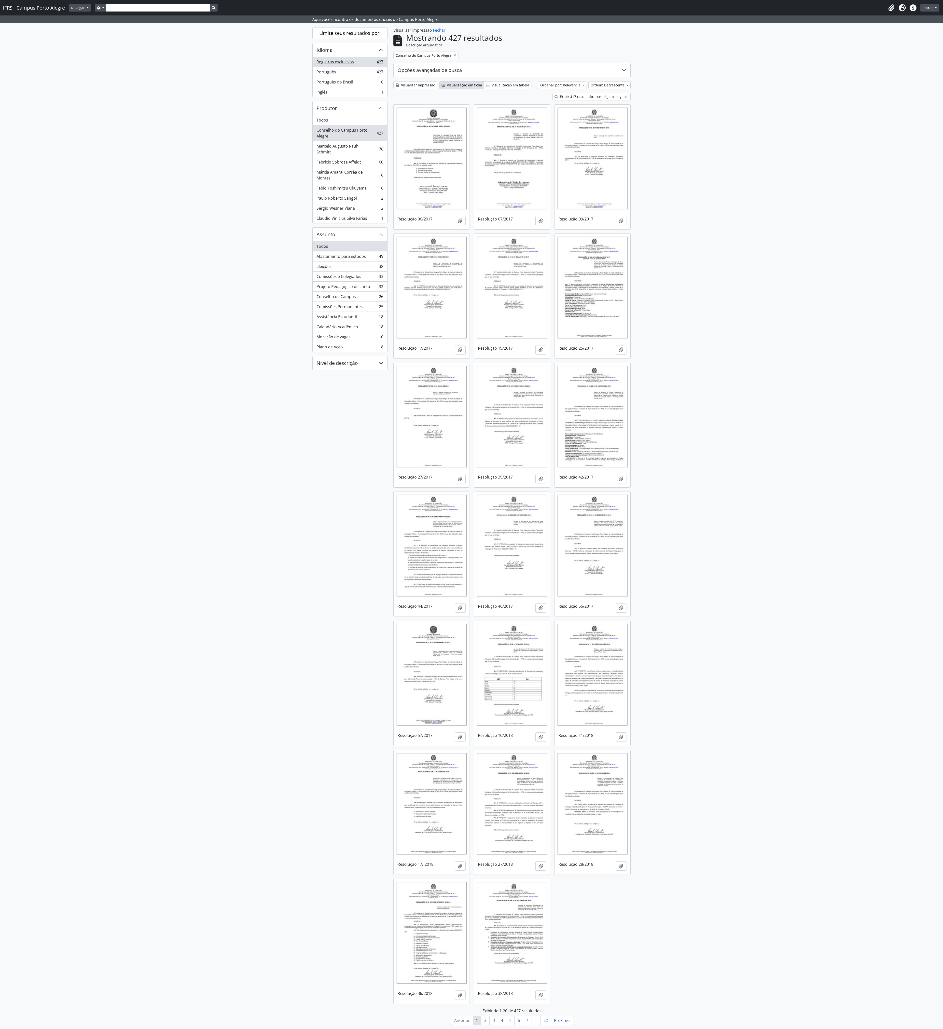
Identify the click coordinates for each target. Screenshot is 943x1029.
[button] (891, 7)
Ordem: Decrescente (608, 85)
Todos (322, 120)
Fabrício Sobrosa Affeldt (349, 163)
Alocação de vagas (349, 338)
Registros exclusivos (349, 63)
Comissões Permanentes (349, 308)
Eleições (349, 268)
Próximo (562, 1020)
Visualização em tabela (510, 85)
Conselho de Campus (349, 298)
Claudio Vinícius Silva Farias (349, 219)
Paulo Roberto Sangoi (349, 199)
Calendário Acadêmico (349, 328)
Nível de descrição (337, 363)
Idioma (325, 50)
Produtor (327, 108)
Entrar (928, 7)
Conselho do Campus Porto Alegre (349, 133)
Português (349, 73)
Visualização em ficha (464, 85)
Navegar (78, 7)
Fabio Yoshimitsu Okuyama (349, 189)
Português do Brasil (349, 83)
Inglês (349, 93)
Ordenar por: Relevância (561, 85)
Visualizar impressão (417, 85)
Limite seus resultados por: (350, 33)
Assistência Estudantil (349, 318)
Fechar (439, 30)
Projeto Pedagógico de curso (349, 288)
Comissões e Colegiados (349, 278)
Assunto (326, 234)
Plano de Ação (349, 348)
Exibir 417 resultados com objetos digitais (593, 96)
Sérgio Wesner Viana (349, 209)
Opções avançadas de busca (430, 70)
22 (545, 1020)
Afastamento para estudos (349, 257)
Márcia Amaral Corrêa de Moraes (349, 175)
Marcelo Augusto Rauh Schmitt (349, 149)
